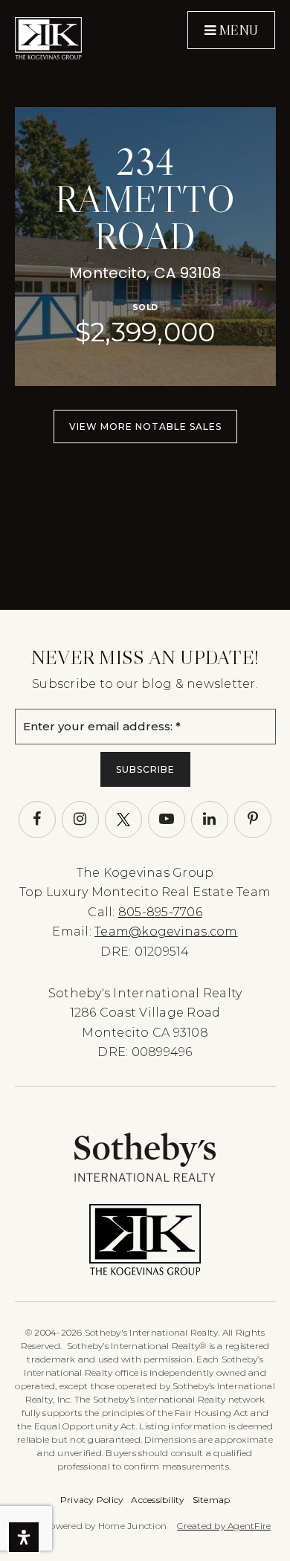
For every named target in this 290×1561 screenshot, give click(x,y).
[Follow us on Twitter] (123, 819)
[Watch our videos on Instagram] (80, 819)
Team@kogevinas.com (166, 931)
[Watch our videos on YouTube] (166, 819)
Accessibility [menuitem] (157, 1499)
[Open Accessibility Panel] (23, 1537)
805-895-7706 (160, 912)
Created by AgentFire (224, 1525)
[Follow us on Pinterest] (252, 819)
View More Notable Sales (145, 426)
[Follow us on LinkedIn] (209, 819)
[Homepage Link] (48, 38)
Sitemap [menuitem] (212, 1499)
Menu (237, 30)
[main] (145, 305)
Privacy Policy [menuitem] (92, 1499)
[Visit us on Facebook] (37, 819)
